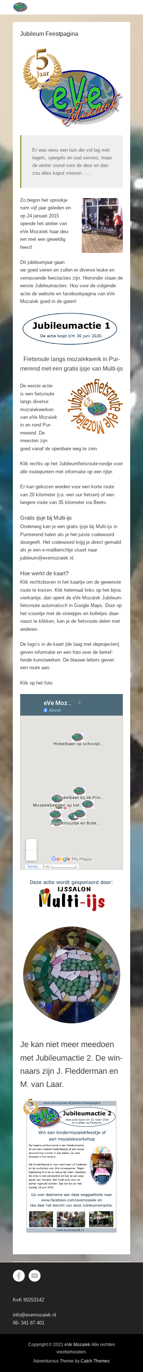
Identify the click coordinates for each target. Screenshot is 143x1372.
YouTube (35, 1276)
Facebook (19, 1276)
